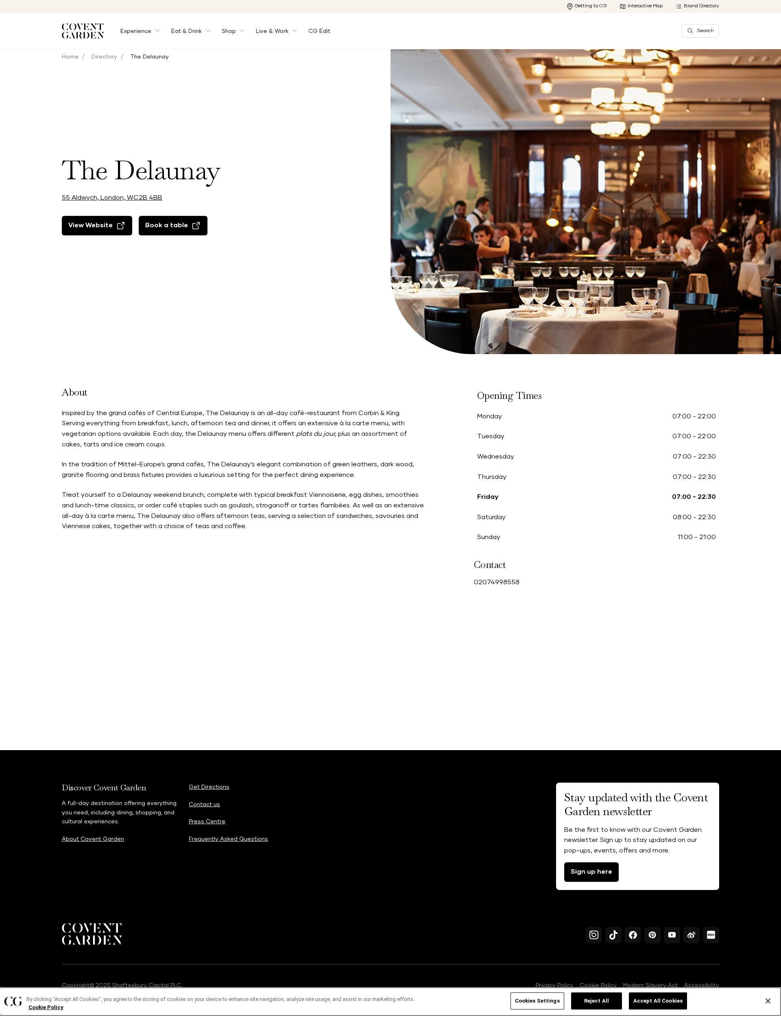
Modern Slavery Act (650, 985)
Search (705, 30)
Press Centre (207, 822)
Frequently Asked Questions (228, 839)
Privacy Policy (554, 985)
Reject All (596, 1001)
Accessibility (701, 985)
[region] (390, 1001)
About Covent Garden (93, 839)
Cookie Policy (598, 985)
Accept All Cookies (658, 1001)
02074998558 (496, 582)
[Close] (768, 1001)
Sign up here (591, 871)
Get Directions (209, 787)
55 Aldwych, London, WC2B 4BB (112, 197)
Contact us (204, 804)
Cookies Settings (537, 1001)
